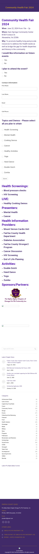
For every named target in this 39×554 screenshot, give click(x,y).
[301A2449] (33, 479)
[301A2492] (19, 472)
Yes (5, 60)
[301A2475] (5, 479)
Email (3, 103)
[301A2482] (26, 472)
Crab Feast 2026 (11, 380)
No (5, 63)
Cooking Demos (10, 140)
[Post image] (3, 361)
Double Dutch (9, 167)
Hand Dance (9, 162)
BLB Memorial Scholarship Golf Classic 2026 (18, 368)
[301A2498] (12, 472)
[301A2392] (12, 486)
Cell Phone (5, 111)
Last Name (5, 94)
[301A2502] (5, 472)
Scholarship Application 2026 (14, 386)
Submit (5, 178)
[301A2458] (26, 479)
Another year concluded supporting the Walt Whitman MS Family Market (22, 374)
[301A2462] (19, 479)
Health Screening (11, 130)
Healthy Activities (11, 151)
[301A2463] (12, 479)
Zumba (7, 172)
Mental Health (9, 135)
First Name (5, 85)
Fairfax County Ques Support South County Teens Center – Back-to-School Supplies (22, 361)
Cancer (7, 146)
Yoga (6, 156)
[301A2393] (5, 486)
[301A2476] (33, 472)
